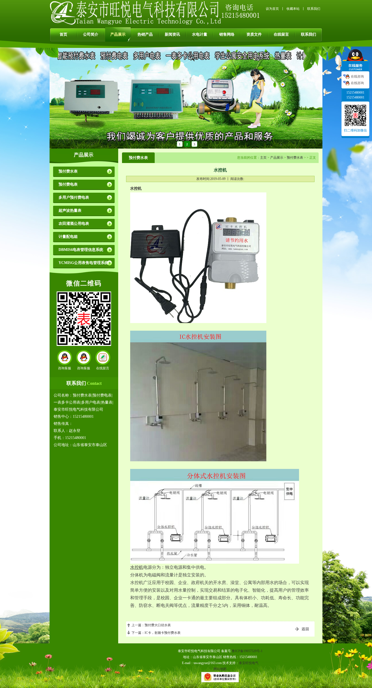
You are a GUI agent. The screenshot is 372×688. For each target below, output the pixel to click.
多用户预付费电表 (74, 197)
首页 (63, 34)
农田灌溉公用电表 (74, 224)
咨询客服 (64, 368)
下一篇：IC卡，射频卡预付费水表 (156, 633)
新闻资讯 (172, 34)
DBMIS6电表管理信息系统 (81, 250)
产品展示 (118, 34)
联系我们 (313, 9)
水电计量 (199, 34)
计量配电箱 (68, 237)
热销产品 (145, 34)
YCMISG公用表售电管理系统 (83, 263)
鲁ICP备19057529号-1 (247, 651)
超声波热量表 (70, 210)
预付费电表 (68, 184)
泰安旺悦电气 (248, 663)
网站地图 (220, 669)
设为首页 (272, 9)
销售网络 (226, 34)
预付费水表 (68, 171)
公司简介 (90, 34)
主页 (263, 157)
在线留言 (281, 34)
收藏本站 (293, 9)
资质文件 (254, 34)
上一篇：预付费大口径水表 (151, 625)
